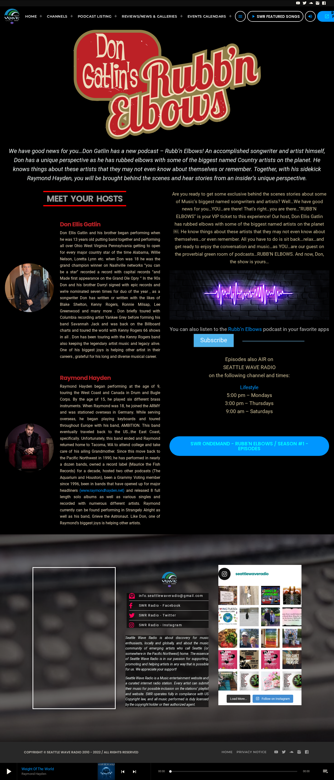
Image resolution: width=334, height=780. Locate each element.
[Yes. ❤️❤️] (291, 616)
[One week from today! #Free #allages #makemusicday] (227, 659)
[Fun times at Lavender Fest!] (270, 616)
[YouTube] (298, 3)
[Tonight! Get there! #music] (249, 659)
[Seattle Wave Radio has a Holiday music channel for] (270, 595)
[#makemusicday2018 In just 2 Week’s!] (291, 659)
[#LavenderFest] (249, 638)
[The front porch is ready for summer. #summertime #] (227, 680)
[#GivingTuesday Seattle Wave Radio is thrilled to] (227, 616)
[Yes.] (291, 595)
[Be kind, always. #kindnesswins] (291, 680)
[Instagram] (318, 3)
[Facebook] (324, 3)
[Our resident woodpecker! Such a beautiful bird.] (249, 595)
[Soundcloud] (311, 3)
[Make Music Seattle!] (270, 659)
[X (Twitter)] (305, 3)
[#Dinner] (227, 638)
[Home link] (12, 16)
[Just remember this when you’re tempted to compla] (249, 616)
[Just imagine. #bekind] (249, 680)
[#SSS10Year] (291, 638)
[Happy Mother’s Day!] (270, 680)
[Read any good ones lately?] (227, 595)
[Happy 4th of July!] (270, 638)
